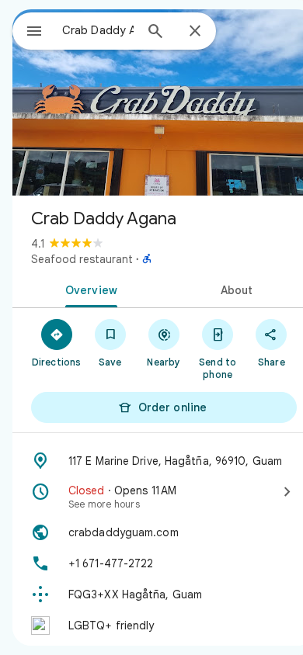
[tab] (88, 288)
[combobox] (98, 30)
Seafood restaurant (82, 259)
